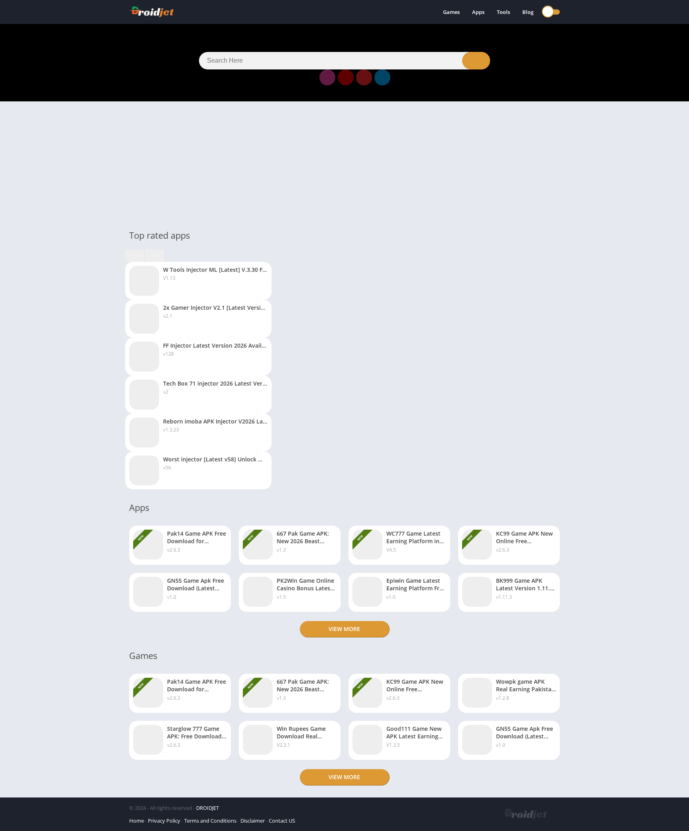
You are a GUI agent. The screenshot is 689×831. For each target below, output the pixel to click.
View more (344, 629)
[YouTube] (346, 77)
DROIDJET (207, 807)
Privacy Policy (164, 820)
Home (136, 820)
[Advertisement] (344, 165)
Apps (478, 12)
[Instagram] (327, 77)
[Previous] (134, 255)
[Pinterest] (364, 77)
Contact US (282, 820)
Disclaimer (252, 820)
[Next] (154, 255)
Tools (503, 12)
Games (451, 12)
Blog (527, 12)
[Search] (476, 60)
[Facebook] (309, 77)
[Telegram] (382, 77)
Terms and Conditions (210, 820)
